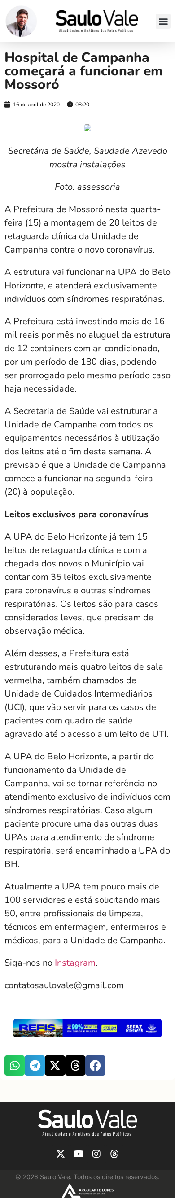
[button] (163, 21)
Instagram (75, 963)
